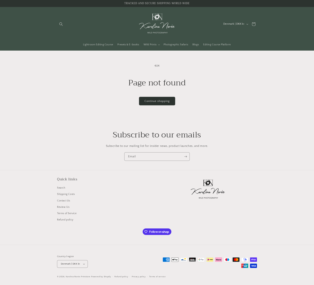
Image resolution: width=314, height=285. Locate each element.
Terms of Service (67, 213)
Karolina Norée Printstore (78, 277)
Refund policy (65, 219)
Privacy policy (139, 277)
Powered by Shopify (101, 277)
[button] (61, 24)
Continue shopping (157, 101)
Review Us (63, 207)
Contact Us (63, 200)
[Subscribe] (186, 156)
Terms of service (157, 277)
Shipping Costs (66, 194)
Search (61, 187)
